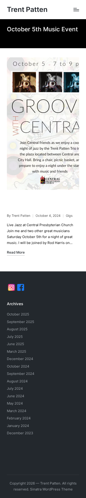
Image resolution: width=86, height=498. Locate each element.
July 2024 (15, 388)
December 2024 (20, 359)
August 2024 (17, 381)
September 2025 (20, 322)
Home (11, 38)
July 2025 (15, 336)
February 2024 (19, 418)
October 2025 (18, 314)
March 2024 (16, 411)
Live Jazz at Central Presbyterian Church (40, 202)
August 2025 (17, 329)
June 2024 (15, 396)
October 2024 (18, 366)
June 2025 (15, 344)
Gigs (69, 215)
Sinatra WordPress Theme (51, 489)
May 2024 (15, 403)
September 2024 (20, 373)
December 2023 (20, 433)
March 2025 (16, 351)
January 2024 (18, 426)
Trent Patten (27, 9)
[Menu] (76, 9)
